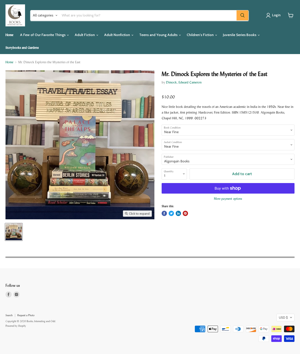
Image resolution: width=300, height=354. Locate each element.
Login (276, 15)
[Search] (242, 15)
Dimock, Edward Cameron (184, 82)
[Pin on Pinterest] (185, 213)
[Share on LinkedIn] (178, 213)
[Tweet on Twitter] (171, 213)
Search (9, 315)
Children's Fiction (201, 35)
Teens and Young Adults (158, 35)
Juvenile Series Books (240, 35)
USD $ (283, 318)
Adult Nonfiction (117, 35)
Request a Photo (25, 315)
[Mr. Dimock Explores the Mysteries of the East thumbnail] (13, 232)
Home (9, 35)
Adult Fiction (85, 35)
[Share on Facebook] (164, 213)
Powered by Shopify (15, 326)
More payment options (228, 199)
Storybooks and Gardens (22, 47)
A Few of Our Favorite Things (43, 35)
